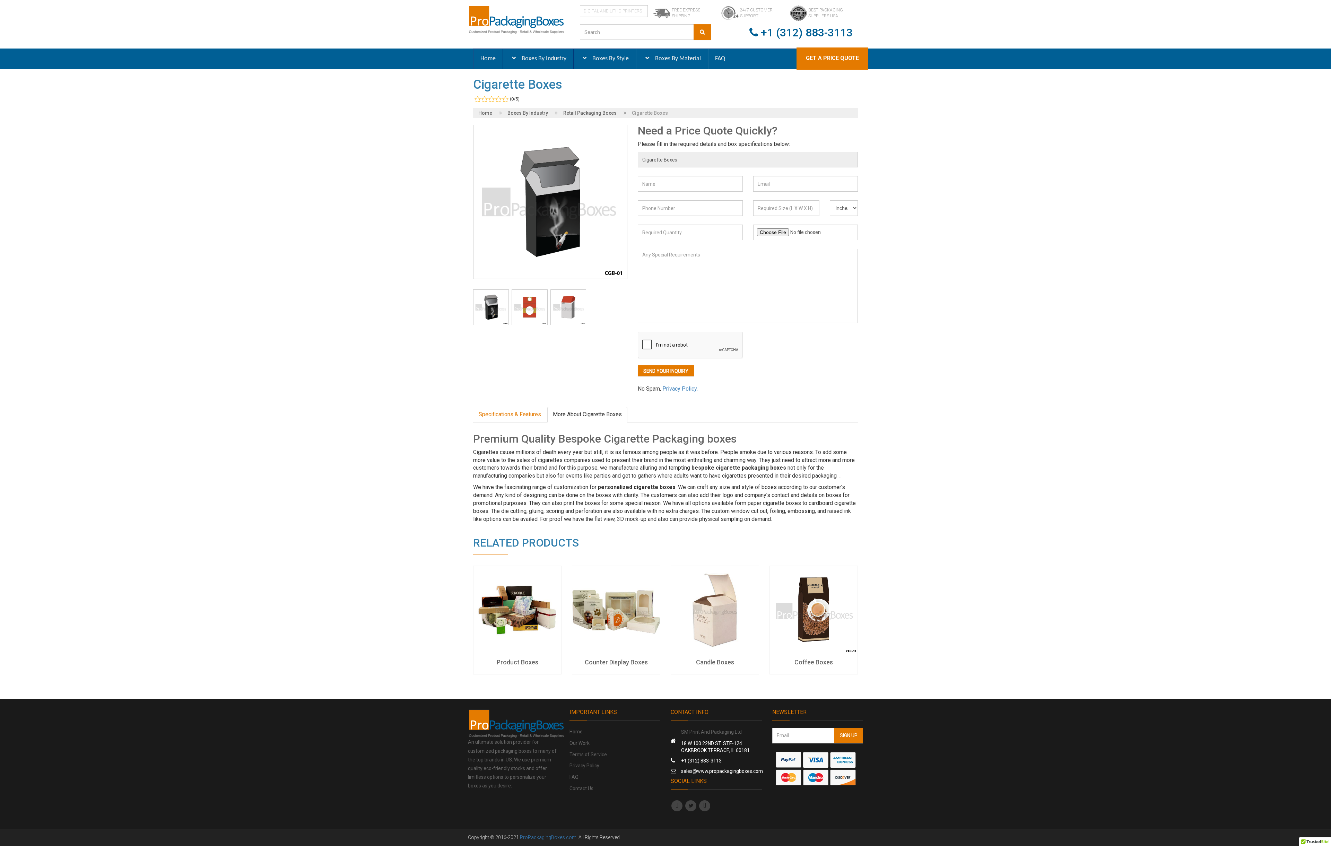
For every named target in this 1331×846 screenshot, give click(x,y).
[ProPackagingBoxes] (516, 19)
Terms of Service (588, 754)
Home (485, 113)
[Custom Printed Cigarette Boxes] (490, 307)
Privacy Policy (584, 765)
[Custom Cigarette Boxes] (568, 307)
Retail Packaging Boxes (590, 113)
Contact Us (581, 788)
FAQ (573, 777)
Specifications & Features (510, 414)
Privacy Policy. (680, 388)
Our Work (579, 743)
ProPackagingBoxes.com (548, 837)
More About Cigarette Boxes (587, 414)
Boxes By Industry (527, 113)
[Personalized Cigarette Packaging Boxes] (529, 307)
